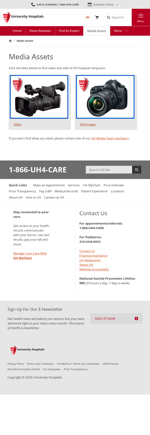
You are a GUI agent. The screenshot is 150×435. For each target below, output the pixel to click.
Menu (140, 21)
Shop (97, 17)
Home (17, 31)
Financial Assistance (93, 255)
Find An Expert (69, 31)
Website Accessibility (94, 269)
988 (82, 283)
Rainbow (87, 17)
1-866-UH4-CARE (38, 170)
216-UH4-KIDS (89, 242)
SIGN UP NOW (105, 318)
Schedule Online (103, 4)
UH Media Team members (110, 138)
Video (18, 124)
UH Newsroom (90, 260)
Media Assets (96, 31)
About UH (86, 265)
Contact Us (87, 251)
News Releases (40, 31)
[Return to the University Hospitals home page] (23, 17)
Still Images (88, 124)
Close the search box (129, 17)
